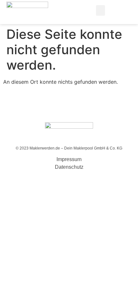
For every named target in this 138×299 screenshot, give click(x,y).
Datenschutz (69, 167)
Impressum (69, 159)
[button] (100, 10)
